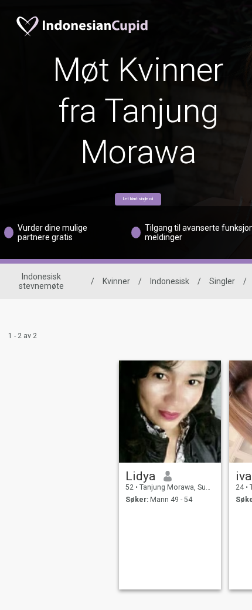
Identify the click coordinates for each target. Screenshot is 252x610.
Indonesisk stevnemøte (41, 281)
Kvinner (116, 281)
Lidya (140, 476)
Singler (222, 281)
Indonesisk (169, 281)
